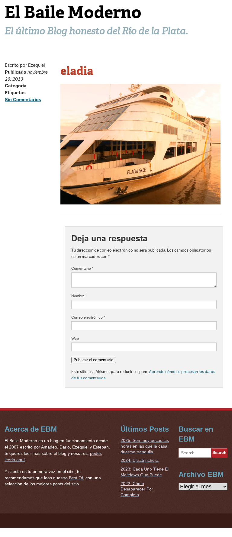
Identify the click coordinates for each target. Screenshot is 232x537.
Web (75, 338)
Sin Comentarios (23, 99)
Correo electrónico (88, 317)
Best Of (76, 477)
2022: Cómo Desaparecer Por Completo (137, 489)
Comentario (82, 268)
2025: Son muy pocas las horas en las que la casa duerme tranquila (145, 446)
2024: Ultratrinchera (140, 460)
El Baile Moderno (73, 12)
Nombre (79, 296)
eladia (76, 71)
